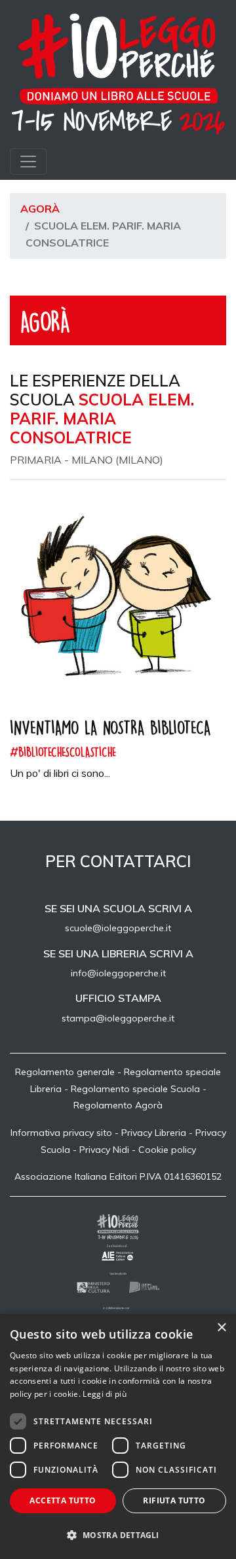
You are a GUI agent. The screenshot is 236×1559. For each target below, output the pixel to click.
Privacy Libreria (153, 1133)
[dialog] (118, 1436)
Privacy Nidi (104, 1150)
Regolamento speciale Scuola (135, 1089)
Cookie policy (167, 1150)
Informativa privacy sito (61, 1133)
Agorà (40, 208)
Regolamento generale (65, 1072)
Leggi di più (105, 1393)
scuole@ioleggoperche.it (118, 928)
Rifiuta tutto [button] (174, 1500)
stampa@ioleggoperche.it (118, 1018)
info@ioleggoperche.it (118, 973)
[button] (118, 1535)
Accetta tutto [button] (63, 1500)
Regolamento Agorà (118, 1105)
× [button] (221, 1328)
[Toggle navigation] (28, 161)
